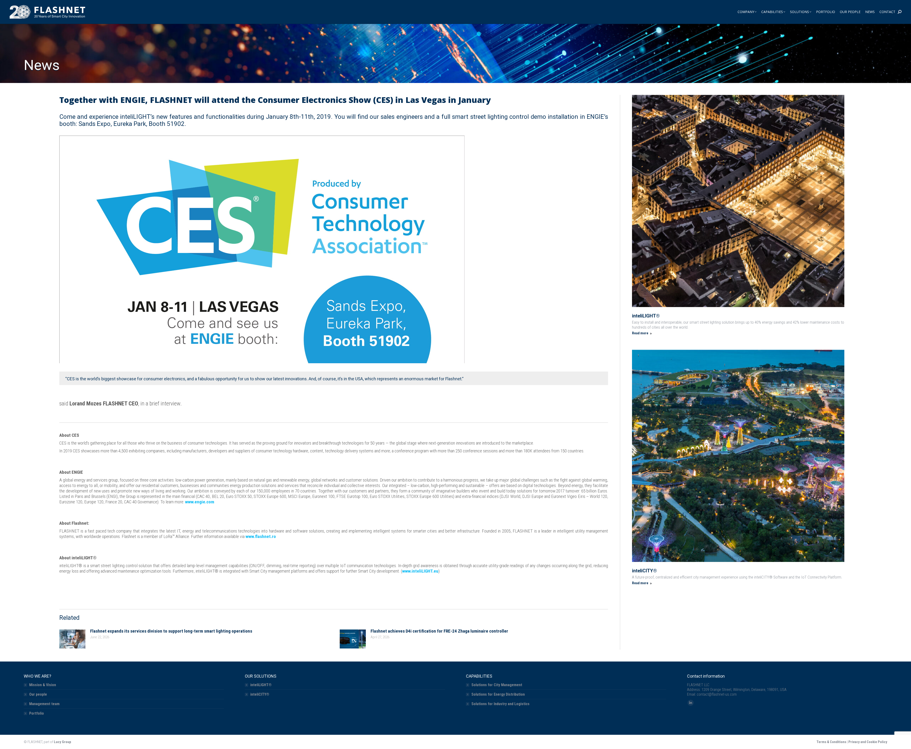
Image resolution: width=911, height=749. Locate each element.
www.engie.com (199, 502)
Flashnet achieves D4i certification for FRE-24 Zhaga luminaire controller (439, 631)
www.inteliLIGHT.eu (420, 571)
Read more (640, 333)
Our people (38, 694)
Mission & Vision (42, 685)
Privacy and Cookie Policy (867, 742)
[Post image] (72, 639)
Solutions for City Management (496, 685)
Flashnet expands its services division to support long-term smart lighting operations (171, 631)
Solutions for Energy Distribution (498, 694)
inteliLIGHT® (646, 316)
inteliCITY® (644, 571)
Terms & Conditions (831, 742)
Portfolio (36, 713)
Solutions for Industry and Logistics (500, 704)
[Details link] (738, 201)
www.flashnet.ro (261, 536)
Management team (44, 704)
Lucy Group (62, 742)
